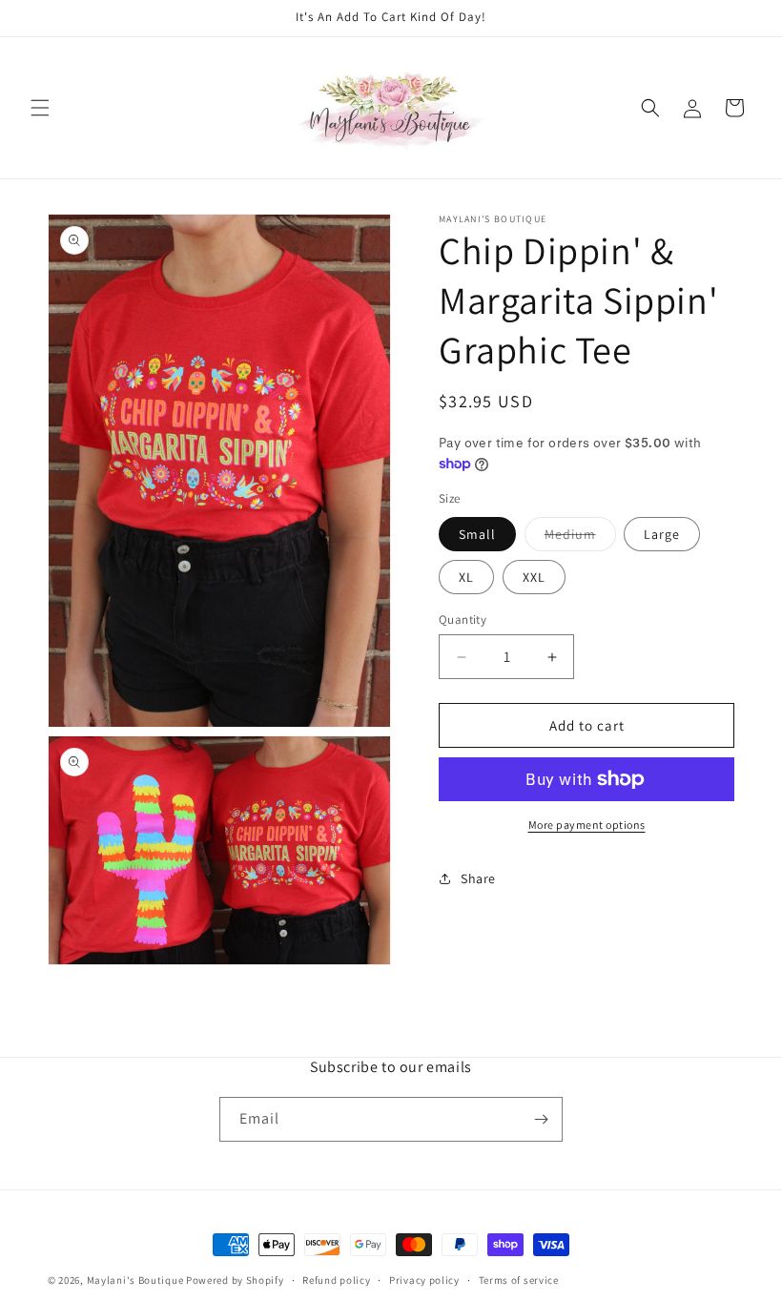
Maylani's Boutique (135, 1280)
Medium (580, 538)
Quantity (462, 619)
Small (477, 534)
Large (662, 534)
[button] (40, 108)
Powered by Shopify (235, 1280)
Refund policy (336, 1280)
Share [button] (478, 878)
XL (466, 577)
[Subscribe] (541, 1119)
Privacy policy (424, 1280)
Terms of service (519, 1280)
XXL (534, 577)
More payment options (587, 824)
